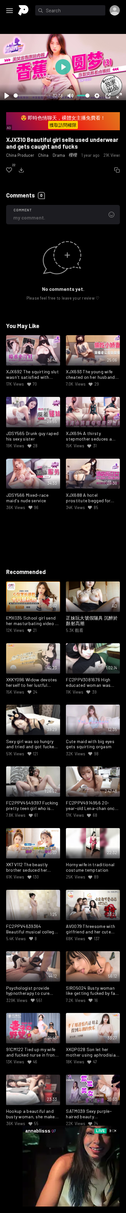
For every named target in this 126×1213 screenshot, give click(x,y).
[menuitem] (9, 170)
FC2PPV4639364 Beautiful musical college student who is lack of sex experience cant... (32, 929)
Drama (59, 155)
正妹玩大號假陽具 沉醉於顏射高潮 (92, 620)
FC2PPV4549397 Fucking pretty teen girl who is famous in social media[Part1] (32, 805)
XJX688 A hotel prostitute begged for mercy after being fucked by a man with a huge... (91, 498)
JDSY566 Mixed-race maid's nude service (27, 498)
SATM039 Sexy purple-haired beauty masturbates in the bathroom (89, 1114)
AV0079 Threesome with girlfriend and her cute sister (90, 929)
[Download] (21, 170)
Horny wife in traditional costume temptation (90, 867)
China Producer (20, 155)
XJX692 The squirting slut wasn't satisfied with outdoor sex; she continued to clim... (32, 374)
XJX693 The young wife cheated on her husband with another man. (90, 374)
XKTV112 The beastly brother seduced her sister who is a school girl (32, 867)
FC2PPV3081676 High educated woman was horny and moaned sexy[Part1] (88, 682)
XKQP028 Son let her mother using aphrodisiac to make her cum (92, 1052)
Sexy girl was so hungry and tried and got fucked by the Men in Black (31, 744)
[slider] (32, 95)
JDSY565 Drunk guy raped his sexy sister (32, 436)
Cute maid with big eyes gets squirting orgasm (90, 744)
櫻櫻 (73, 154)
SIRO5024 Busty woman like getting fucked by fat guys (91, 990)
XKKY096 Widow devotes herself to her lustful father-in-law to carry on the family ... (31, 682)
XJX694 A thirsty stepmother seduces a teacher (89, 436)
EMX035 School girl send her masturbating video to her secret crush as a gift (33, 620)
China (43, 155)
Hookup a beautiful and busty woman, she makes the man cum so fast (31, 1114)
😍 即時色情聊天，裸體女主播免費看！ (63, 121)
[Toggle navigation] (9, 10)
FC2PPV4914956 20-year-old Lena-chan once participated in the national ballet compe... (91, 805)
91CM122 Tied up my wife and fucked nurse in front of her (31, 1052)
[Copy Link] (117, 170)
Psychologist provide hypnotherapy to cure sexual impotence (28, 990)
